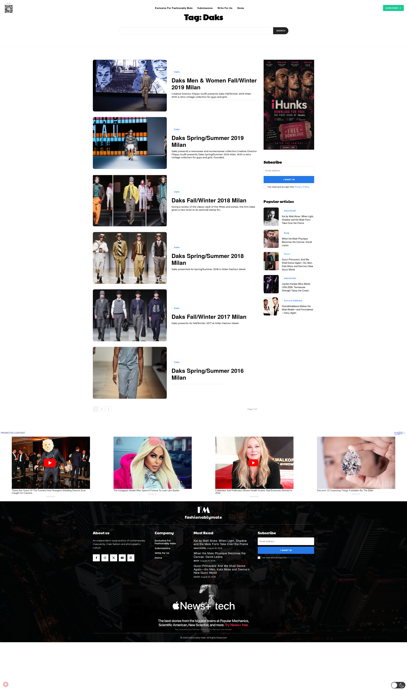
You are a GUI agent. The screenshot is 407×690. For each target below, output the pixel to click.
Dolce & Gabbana (293, 300)
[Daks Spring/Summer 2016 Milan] (130, 373)
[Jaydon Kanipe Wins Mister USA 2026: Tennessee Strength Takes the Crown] (271, 284)
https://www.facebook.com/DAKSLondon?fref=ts (200, 384)
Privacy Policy (301, 187)
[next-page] (108, 409)
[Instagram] (104, 557)
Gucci (287, 254)
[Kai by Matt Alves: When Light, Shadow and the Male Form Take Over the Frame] (271, 216)
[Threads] (130, 557)
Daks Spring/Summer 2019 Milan (208, 141)
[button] (250, 8)
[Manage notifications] (5, 684)
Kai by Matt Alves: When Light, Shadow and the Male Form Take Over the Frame (298, 220)
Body (286, 233)
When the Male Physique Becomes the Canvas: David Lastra (297, 242)
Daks (177, 72)
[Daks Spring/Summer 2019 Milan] (130, 143)
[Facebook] (96, 557)
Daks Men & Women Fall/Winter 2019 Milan (214, 83)
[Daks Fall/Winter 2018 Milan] (130, 200)
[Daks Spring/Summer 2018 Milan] (130, 258)
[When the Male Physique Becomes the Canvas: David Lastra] (271, 239)
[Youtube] (122, 557)
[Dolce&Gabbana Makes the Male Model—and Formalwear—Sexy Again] (271, 306)
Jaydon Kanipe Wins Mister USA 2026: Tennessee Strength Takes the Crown (296, 287)
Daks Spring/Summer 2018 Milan (208, 259)
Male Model (290, 211)
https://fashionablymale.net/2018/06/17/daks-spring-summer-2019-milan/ (214, 100)
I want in (289, 179)
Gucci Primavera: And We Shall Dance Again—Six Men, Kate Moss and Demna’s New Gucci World (297, 264)
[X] (113, 557)
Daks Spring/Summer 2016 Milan (208, 373)
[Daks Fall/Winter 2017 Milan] (130, 315)
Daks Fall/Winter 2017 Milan (209, 316)
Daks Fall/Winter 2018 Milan (209, 200)
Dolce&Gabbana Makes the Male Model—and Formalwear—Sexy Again (297, 309)
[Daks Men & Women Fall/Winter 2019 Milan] (130, 86)
